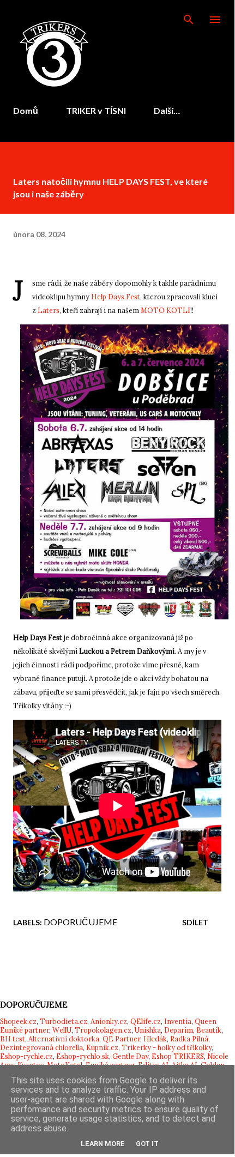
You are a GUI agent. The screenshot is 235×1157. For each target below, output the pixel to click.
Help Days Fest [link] (115, 296)
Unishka (148, 1030)
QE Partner (121, 1038)
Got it (147, 1144)
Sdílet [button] (195, 922)
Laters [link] (48, 310)
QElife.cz (145, 1021)
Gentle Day (130, 1056)
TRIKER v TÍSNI (96, 110)
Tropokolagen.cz (103, 1030)
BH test (12, 1038)
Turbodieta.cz (63, 1021)
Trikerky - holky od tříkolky (167, 1047)
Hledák (155, 1038)
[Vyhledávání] (188, 19)
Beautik (208, 1030)
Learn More (103, 1144)
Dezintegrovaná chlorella (41, 1047)
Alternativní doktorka (63, 1038)
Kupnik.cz (102, 1047)
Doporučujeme (80, 922)
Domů (25, 110)
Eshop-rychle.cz (26, 1056)
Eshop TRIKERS (178, 1056)
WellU (61, 1030)
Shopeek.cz (18, 1021)
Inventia (177, 1021)
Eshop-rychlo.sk (82, 1056)
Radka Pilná (189, 1038)
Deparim (178, 1030)
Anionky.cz (109, 1021)
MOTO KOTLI (165, 310)
